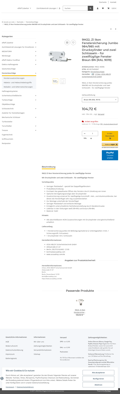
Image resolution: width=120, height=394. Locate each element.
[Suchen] (90, 8)
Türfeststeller (7, 121)
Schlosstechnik (7, 108)
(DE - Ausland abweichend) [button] (109, 124)
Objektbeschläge (8, 104)
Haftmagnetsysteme (10, 91)
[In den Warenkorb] (44, 36)
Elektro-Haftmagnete (10, 64)
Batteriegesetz (11, 358)
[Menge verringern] (84, 133)
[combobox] (100, 99)
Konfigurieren (98, 379)
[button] (97, 8)
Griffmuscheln (7, 139)
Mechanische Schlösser (11, 117)
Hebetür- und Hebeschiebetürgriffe (18, 82)
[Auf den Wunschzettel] (73, 42)
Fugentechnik (7, 135)
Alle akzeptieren (98, 373)
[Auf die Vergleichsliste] (67, 42)
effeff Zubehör (7, 43)
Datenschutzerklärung (25, 387)
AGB (7, 342)
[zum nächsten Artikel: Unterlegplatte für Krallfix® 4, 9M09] (115, 28)
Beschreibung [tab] (48, 167)
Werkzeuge (6, 56)
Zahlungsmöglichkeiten (43, 346)
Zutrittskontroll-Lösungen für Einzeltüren (18, 47)
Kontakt (113, 2)
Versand (101, 114)
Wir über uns (39, 342)
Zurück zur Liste (9, 22)
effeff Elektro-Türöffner (11, 60)
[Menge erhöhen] (91, 138)
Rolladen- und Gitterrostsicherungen (18, 87)
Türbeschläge (7, 100)
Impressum (10, 387)
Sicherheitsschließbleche (12, 95)
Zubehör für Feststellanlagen (13, 113)
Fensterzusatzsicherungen (14, 78)
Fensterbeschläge (97, 72)
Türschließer (7, 126)
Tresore (5, 130)
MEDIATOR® (7, 51)
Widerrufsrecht (12, 346)
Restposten (6, 143)
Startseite (103, 2)
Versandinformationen (42, 350)
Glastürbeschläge (9, 69)
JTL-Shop (108, 391)
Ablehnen (98, 385)
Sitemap (37, 354)
